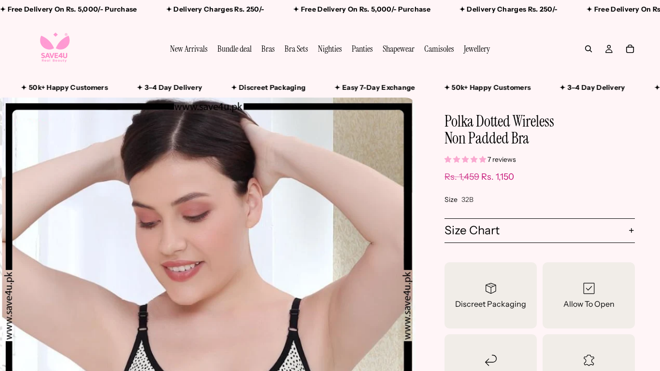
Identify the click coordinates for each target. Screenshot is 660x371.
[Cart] (630, 48)
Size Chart (472, 230)
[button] (466, 159)
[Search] (588, 48)
